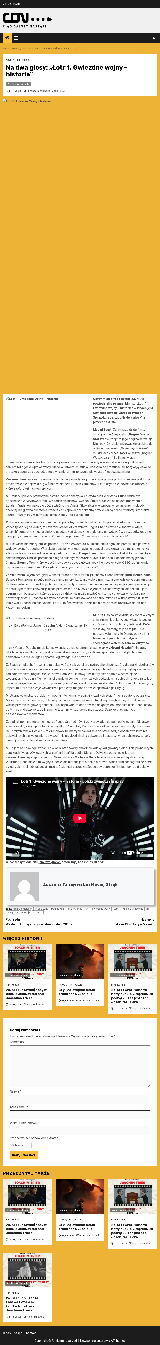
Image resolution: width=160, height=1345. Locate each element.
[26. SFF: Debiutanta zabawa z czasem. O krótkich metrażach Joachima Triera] (27, 1270)
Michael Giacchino (133, 908)
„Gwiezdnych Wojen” (101, 695)
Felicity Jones (74, 908)
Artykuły (10, 59)
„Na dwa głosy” (49, 862)
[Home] (7, 38)
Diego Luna (41, 908)
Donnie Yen (57, 908)
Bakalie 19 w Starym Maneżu (133, 922)
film (87, 908)
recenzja (25, 912)
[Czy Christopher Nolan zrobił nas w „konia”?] (80, 961)
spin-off (37, 912)
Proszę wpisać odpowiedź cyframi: (34, 1138)
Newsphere (88, 1340)
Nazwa (15, 1091)
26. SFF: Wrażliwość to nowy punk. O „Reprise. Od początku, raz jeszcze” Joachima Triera (132, 996)
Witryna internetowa (23, 1122)
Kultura (26, 59)
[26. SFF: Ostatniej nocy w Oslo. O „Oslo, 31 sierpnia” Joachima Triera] (27, 961)
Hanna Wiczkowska (90, 1000)
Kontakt (31, 1333)
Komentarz (18, 1042)
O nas (7, 1333)
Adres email (19, 1107)
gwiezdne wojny (101, 908)
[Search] (154, 38)
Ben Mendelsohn (22, 908)
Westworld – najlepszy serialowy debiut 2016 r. (39, 922)
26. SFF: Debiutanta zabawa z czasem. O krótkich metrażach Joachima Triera (22, 1304)
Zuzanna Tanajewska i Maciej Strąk (46, 91)
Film (18, 59)
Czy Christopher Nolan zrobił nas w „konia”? (77, 992)
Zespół (18, 1333)
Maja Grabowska (35, 1004)
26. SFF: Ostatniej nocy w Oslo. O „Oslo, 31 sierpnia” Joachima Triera (26, 994)
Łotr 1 (116, 908)
